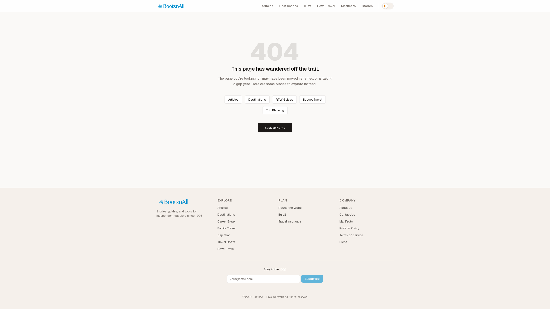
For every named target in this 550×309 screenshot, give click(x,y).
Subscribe (312, 279)
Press (343, 242)
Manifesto (348, 6)
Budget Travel (312, 99)
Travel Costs (226, 242)
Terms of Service (351, 235)
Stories (367, 6)
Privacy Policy (349, 228)
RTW (307, 6)
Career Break (226, 221)
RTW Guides (284, 99)
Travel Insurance (289, 221)
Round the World (290, 208)
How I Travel (326, 6)
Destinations (288, 6)
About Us (345, 208)
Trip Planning (275, 110)
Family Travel (226, 228)
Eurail (282, 215)
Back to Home (275, 128)
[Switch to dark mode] (388, 6)
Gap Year (223, 235)
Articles (267, 6)
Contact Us (347, 215)
